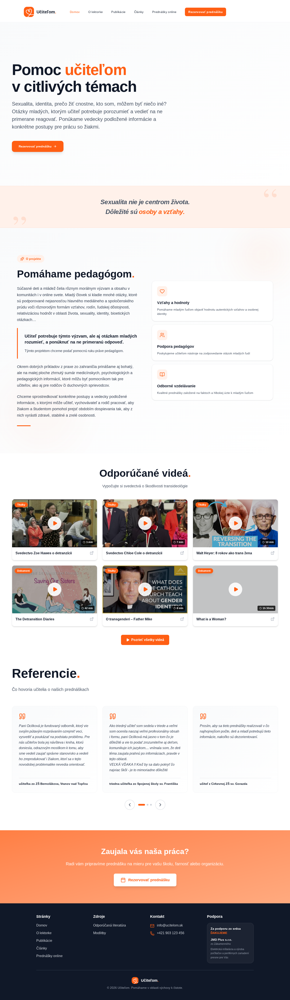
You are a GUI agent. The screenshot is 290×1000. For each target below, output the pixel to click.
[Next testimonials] (160, 805)
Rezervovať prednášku (205, 12)
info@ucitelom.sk (170, 925)
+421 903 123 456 (170, 933)
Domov (75, 12)
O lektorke (95, 12)
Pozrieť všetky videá (147, 640)
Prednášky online (164, 12)
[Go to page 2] (147, 805)
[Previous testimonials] (130, 805)
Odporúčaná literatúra (109, 925)
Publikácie (118, 12)
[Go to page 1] (141, 805)
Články (139, 12)
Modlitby (99, 933)
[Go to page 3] (151, 805)
